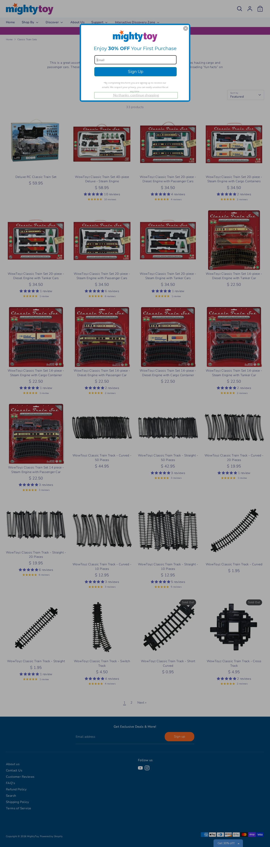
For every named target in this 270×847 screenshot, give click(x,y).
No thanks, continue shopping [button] (136, 95)
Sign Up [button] (135, 71)
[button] (185, 28)
